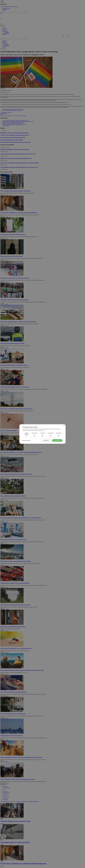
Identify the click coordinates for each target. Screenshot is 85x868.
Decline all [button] (46, 440)
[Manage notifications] (82, 865)
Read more (42, 430)
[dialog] (42, 434)
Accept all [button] (57, 440)
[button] (26, 440)
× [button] (63, 425)
